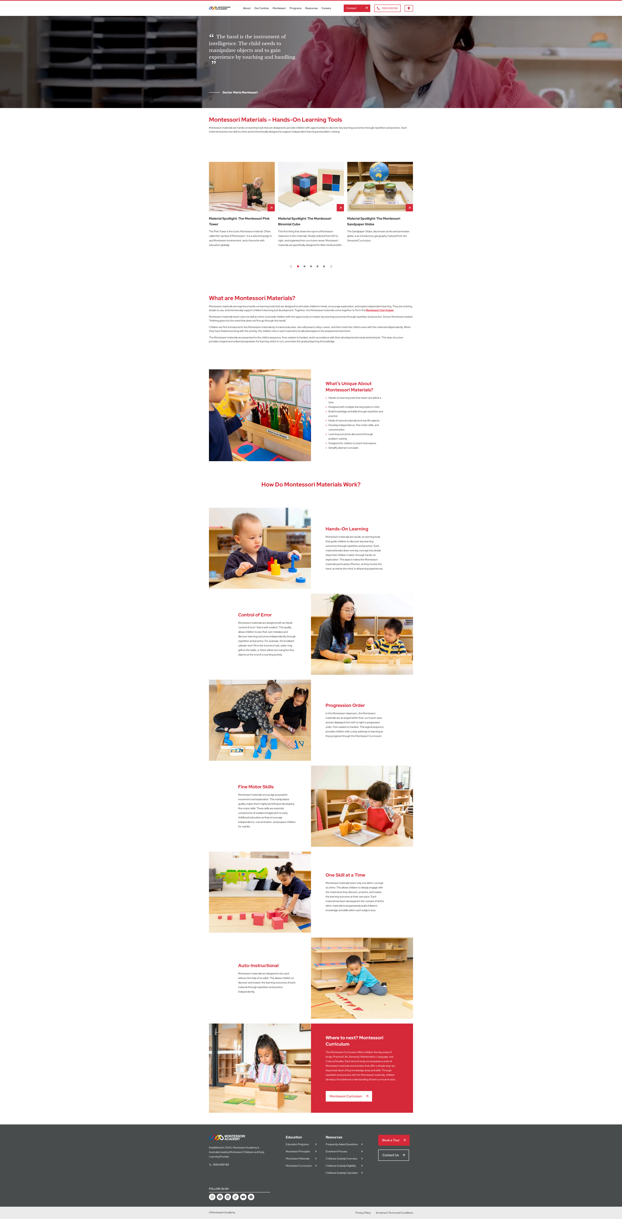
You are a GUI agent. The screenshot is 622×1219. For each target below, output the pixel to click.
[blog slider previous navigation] (290, 266)
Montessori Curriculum (380, 310)
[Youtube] (243, 1197)
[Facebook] (220, 1197)
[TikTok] (235, 1197)
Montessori (279, 8)
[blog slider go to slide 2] (304, 266)
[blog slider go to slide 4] (317, 266)
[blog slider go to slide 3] (311, 266)
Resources (311, 8)
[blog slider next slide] (331, 266)
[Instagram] (212, 1197)
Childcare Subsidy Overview (341, 1158)
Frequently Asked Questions (342, 1144)
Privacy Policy (363, 1212)
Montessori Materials (297, 1158)
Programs (295, 8)
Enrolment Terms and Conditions (394, 1212)
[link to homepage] (219, 9)
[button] (357, 8)
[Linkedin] (228, 1197)
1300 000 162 (221, 1164)
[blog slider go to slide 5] (324, 266)
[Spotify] (251, 1197)
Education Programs (297, 1144)
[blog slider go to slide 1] (298, 266)
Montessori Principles (298, 1151)
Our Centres (261, 8)
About (246, 8)
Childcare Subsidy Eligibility (341, 1165)
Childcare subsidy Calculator (342, 1173)
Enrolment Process (336, 1151)
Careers (326, 8)
